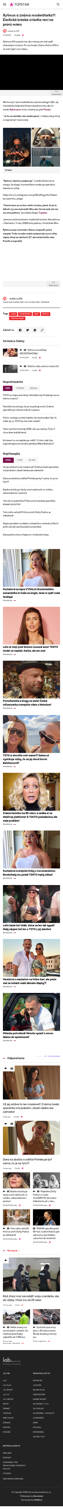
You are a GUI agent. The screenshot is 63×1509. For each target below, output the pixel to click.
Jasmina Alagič (17, 318)
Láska (13, 314)
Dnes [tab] (8, 460)
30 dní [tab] (32, 460)
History (6, 1427)
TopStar (7, 1413)
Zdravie (6, 1423)
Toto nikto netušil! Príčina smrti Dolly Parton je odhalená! (27, 514)
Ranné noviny (39, 1399)
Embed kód (56, 94)
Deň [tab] (8, 388)
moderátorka (24, 314)
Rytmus (45, 314)
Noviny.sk (12, 1251)
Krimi (35, 1423)
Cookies (7, 1473)
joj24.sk (37, 1385)
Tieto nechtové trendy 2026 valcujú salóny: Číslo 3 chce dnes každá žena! (29, 431)
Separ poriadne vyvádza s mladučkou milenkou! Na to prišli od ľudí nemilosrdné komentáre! (30, 525)
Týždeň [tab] (20, 388)
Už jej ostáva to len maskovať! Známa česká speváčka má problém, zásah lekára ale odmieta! (31, 469)
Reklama (7, 1453)
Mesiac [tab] (34, 388)
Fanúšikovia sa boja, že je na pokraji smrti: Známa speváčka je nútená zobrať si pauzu (28, 408)
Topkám (43, 213)
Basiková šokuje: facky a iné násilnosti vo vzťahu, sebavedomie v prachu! (28, 491)
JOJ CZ (6, 1395)
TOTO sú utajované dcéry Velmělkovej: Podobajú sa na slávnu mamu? (31, 397)
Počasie (7, 1432)
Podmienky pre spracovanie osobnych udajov (14, 1465)
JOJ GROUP (8, 1399)
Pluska (47, 109)
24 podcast (38, 1409)
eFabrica (38, 1500)
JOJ (4, 1381)
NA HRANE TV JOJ (41, 1404)
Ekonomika (38, 1432)
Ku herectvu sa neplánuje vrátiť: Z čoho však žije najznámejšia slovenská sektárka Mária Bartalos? (28, 442)
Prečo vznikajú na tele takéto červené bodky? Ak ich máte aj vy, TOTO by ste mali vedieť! (30, 419)
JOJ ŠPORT (8, 1390)
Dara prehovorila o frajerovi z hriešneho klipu (26, 535)
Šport (6, 1404)
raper (36, 314)
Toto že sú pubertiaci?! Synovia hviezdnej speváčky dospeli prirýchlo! (29, 502)
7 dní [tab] (20, 460)
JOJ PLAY (7, 1385)
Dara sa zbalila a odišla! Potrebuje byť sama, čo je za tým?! (30, 480)
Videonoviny (39, 1395)
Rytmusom (15, 109)
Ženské (6, 1409)
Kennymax (38, 1496)
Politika (37, 1427)
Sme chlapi (8, 1418)
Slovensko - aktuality (44, 1413)
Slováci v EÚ (39, 1437)
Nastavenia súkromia (13, 1479)
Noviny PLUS (39, 1390)
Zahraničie (38, 1418)
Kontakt (7, 1458)
